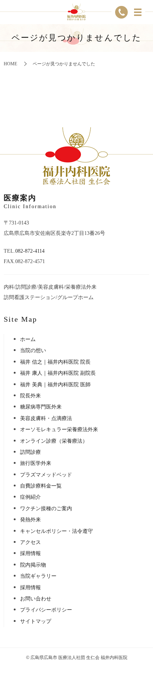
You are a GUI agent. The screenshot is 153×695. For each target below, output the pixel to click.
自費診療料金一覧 (41, 486)
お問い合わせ (35, 598)
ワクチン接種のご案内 (46, 508)
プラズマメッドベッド (46, 475)
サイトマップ (35, 621)
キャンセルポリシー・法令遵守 (56, 531)
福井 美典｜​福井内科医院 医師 (55, 384)
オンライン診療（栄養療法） (54, 441)
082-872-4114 (30, 251)
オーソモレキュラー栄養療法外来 (59, 429)
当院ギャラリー (38, 576)
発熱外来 (30, 519)
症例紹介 (30, 497)
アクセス (30, 542)
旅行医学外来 (35, 463)
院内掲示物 (33, 565)
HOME (10, 63)
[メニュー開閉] (137, 12)
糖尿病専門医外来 (41, 407)
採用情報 (30, 553)
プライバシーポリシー (46, 610)
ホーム (28, 339)
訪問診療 (30, 452)
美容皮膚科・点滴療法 (46, 418)
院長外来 (30, 396)
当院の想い (33, 350)
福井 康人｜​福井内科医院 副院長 (58, 373)
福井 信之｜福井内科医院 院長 (55, 362)
